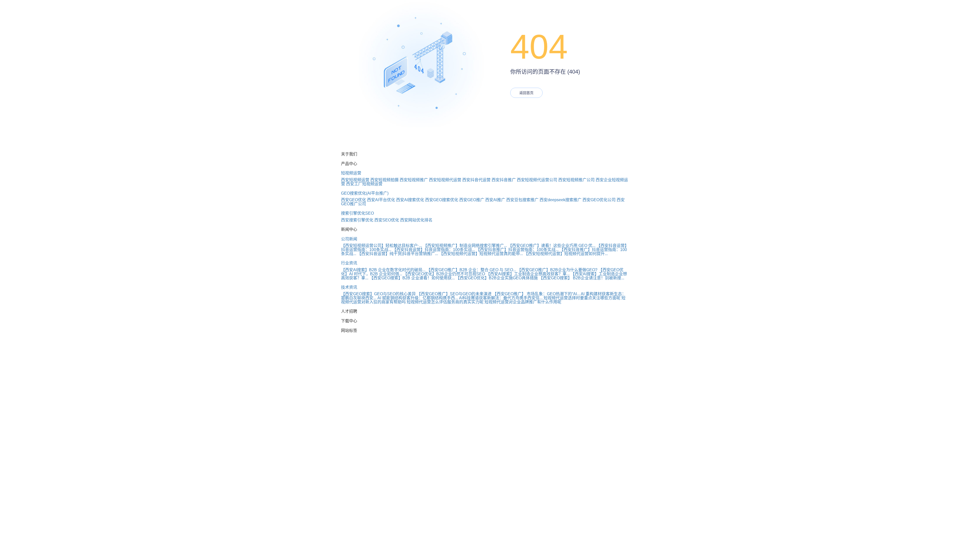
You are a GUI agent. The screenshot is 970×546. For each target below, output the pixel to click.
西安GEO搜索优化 (441, 200)
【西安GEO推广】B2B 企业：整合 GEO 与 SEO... (471, 270)
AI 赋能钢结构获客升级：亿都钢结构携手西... (417, 298)
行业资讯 (349, 263)
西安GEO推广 (471, 200)
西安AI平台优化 (381, 200)
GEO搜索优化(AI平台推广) (365, 193)
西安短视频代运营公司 (537, 180)
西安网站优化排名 (416, 220)
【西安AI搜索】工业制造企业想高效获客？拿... (528, 274)
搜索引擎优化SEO (357, 213)
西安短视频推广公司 (576, 180)
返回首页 (526, 93)
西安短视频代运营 (445, 180)
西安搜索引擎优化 (357, 220)
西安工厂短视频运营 (364, 184)
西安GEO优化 (353, 200)
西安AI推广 (495, 200)
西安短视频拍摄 (384, 180)
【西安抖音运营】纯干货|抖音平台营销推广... (397, 254)
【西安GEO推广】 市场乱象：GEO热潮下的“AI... (536, 294)
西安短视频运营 (355, 180)
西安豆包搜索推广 (522, 200)
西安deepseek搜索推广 (560, 200)
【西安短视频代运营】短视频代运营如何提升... (566, 254)
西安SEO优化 (386, 220)
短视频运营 (351, 173)
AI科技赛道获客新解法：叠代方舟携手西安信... (501, 298)
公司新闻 (349, 239)
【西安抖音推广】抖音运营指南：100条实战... (517, 249)
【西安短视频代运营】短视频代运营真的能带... (481, 254)
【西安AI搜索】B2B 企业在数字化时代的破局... (383, 270)
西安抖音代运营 (476, 180)
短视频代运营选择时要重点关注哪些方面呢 (582, 298)
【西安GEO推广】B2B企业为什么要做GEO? (557, 270)
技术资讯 (349, 287)
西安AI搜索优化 (410, 200)
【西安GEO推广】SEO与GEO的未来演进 (454, 294)
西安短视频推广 (414, 180)
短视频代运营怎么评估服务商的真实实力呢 (445, 302)
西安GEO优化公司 (599, 200)
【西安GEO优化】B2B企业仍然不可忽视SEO (444, 274)
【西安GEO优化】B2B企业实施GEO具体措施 (497, 278)
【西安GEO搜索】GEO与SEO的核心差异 (378, 294)
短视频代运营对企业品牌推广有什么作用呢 (522, 302)
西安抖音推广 (504, 180)
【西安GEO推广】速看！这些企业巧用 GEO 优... (551, 245)
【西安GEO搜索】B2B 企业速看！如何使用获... (412, 278)
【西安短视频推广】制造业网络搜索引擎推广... (465, 245)
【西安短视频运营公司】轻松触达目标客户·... (381, 245)
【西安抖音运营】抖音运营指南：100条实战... (433, 249)
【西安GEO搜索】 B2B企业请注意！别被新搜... (581, 278)
